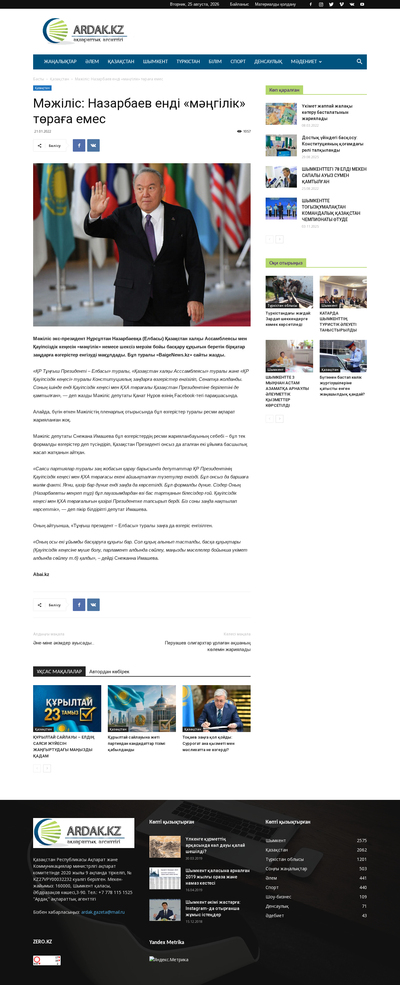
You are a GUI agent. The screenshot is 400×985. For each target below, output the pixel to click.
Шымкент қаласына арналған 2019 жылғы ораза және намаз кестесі (218, 877)
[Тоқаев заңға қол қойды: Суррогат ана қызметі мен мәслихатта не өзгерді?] (216, 708)
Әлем (92, 61)
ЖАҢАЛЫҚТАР (60, 61)
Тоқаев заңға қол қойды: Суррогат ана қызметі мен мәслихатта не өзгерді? (208, 743)
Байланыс (239, 4)
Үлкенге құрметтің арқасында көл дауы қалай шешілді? (215, 845)
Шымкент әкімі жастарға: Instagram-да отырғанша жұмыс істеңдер (213, 908)
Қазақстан (121, 61)
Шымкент (155, 61)
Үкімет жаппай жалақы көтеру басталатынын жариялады (327, 112)
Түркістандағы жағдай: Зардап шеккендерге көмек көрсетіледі (288, 319)
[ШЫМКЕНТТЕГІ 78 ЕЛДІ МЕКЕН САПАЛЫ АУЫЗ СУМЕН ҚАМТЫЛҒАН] (281, 177)
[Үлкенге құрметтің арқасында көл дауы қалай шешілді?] (165, 847)
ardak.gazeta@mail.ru (103, 912)
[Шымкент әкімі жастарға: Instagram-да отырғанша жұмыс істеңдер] (165, 910)
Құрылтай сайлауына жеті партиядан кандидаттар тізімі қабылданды (136, 743)
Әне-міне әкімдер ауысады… (63, 643)
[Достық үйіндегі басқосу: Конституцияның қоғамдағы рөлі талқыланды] (281, 145)
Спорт (238, 61)
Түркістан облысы (282, 305)
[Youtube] (362, 4)
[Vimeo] (341, 4)
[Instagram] (321, 4)
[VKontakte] (352, 4)
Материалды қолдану (275, 4)
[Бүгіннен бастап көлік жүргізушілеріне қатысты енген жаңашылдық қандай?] (343, 356)
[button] (359, 62)
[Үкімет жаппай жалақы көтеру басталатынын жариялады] (281, 114)
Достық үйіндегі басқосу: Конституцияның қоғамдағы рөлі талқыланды (332, 144)
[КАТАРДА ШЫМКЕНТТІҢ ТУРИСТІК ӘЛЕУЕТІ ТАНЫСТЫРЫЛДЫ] (343, 292)
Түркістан (188, 61)
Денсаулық (268, 61)
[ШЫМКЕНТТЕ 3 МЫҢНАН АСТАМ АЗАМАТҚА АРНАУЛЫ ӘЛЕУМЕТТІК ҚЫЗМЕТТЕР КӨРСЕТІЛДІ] (289, 356)
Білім (215, 61)
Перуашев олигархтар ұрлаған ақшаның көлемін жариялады (208, 646)
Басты (38, 79)
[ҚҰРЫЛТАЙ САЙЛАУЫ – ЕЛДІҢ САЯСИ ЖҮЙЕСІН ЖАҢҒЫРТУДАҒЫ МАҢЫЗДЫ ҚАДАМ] (67, 708)
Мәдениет (304, 61)
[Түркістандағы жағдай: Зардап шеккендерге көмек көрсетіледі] (289, 292)
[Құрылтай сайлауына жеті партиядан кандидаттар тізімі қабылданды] (142, 708)
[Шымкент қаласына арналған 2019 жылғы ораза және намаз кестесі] (165, 878)
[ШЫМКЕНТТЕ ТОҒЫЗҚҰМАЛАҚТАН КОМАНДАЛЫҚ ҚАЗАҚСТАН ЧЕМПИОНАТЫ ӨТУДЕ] (281, 209)
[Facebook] (310, 4)
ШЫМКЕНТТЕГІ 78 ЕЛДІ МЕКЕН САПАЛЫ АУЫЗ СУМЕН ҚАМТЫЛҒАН (334, 175)
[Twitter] (331, 4)
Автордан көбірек (109, 671)
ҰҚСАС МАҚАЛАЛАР (59, 671)
